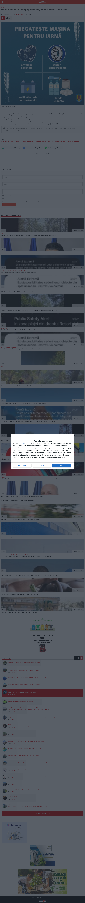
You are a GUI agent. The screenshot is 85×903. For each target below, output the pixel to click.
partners (22, 443)
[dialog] (42, 451)
